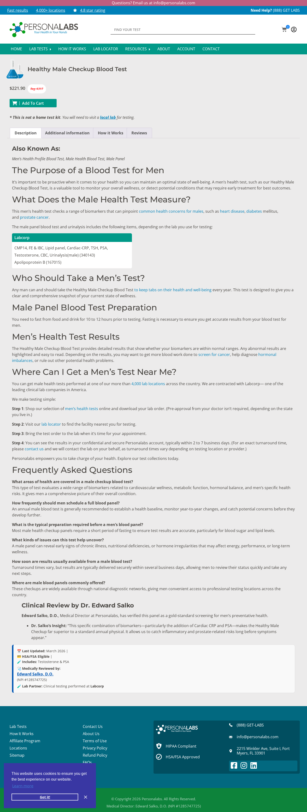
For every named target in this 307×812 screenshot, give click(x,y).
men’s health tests (82, 408)
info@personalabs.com (174, 3)
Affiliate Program (25, 740)
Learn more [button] (22, 786)
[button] (284, 30)
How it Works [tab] (110, 133)
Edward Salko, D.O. (35, 674)
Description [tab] (26, 133)
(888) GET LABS (286, 10)
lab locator (51, 424)
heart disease (231, 211)
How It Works (72, 48)
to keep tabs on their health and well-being (173, 289)
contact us (34, 449)
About (163, 48)
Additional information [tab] (67, 133)
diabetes (253, 211)
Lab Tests (39, 48)
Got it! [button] (45, 797)
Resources (136, 48)
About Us (91, 733)
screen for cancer (214, 354)
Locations (18, 748)
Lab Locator (105, 48)
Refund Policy (95, 755)
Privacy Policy (95, 748)
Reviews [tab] (139, 133)
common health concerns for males (171, 211)
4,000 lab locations (147, 383)
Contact (211, 48)
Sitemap (17, 755)
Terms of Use (95, 740)
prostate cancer (34, 217)
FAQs (87, 762)
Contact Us (93, 726)
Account (186, 48)
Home (16, 48)
